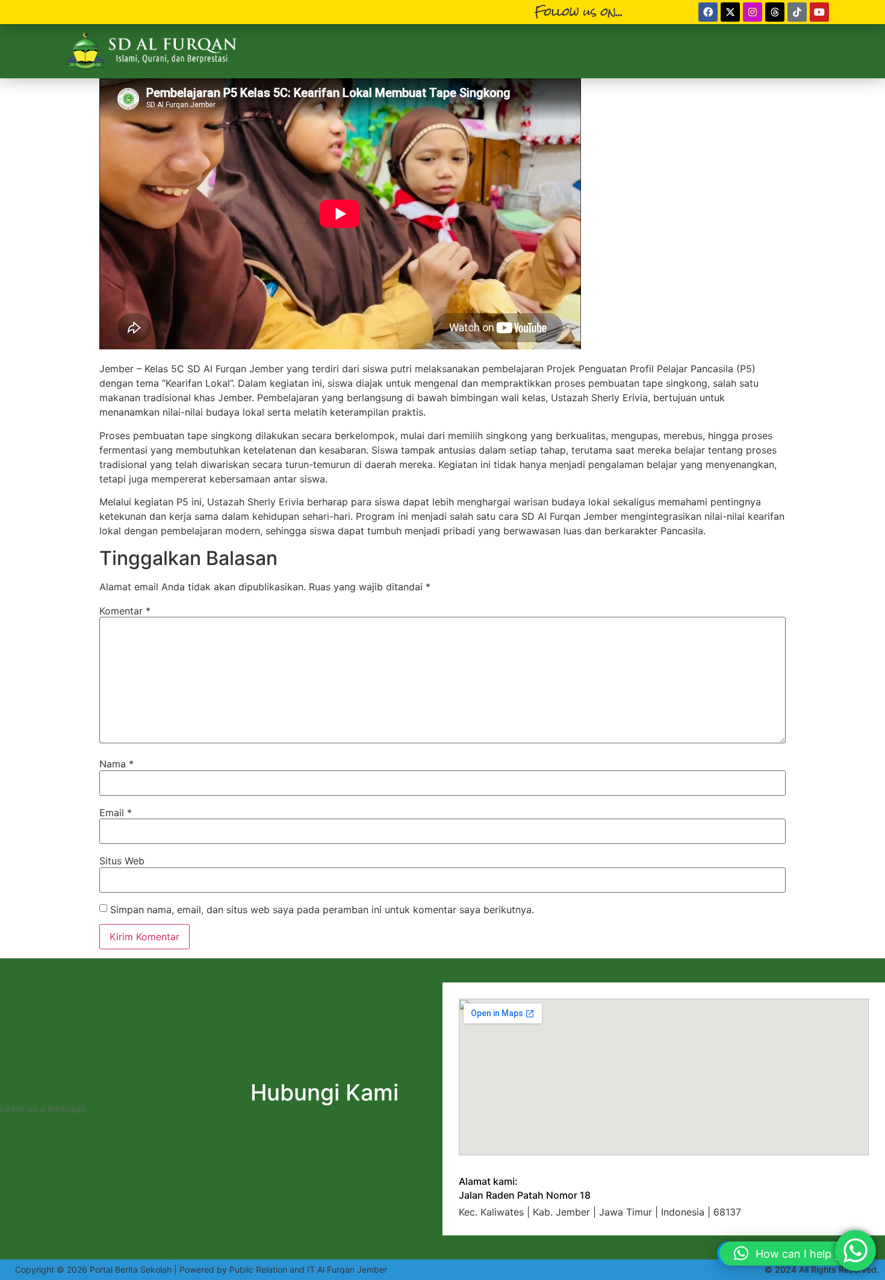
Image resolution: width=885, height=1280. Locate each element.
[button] (796, 1253)
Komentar (125, 611)
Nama (116, 764)
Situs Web (121, 861)
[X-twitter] (730, 12)
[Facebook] (708, 12)
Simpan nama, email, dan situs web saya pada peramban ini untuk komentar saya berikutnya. (322, 909)
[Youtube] (819, 12)
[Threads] (774, 12)
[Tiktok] (797, 12)
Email (115, 812)
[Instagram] (752, 12)
